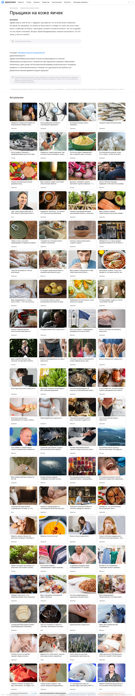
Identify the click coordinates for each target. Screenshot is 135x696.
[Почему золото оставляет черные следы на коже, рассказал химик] (23, 648)
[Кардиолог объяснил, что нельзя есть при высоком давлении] (53, 205)
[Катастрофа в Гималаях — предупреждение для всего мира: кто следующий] (23, 146)
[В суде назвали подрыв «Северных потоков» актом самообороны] (53, 471)
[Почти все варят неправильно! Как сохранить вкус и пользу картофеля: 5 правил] (82, 146)
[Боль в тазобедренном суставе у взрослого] (53, 352)
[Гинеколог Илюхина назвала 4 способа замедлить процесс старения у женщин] (82, 500)
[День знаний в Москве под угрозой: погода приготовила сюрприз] (23, 352)
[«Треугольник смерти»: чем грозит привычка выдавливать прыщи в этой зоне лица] (53, 677)
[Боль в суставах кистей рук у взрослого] (111, 323)
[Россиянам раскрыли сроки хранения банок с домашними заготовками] (82, 471)
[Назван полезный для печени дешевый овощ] (23, 175)
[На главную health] (10, 2)
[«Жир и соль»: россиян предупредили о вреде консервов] (23, 234)
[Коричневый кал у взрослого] (53, 412)
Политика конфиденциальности (123, 694)
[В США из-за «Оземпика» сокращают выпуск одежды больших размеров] (111, 559)
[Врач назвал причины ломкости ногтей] (23, 471)
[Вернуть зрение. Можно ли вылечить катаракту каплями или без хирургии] (23, 530)
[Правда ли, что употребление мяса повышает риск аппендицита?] (111, 500)
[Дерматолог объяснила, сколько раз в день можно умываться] (53, 648)
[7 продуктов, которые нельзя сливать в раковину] (53, 234)
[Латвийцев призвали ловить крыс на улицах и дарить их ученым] (82, 412)
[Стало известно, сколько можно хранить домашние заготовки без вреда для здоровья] (111, 382)
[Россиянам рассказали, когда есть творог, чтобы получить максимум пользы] (111, 146)
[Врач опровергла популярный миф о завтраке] (53, 589)
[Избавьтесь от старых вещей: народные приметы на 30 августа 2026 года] (111, 234)
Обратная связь (91, 694)
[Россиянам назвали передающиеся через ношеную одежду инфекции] (53, 559)
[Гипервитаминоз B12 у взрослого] (53, 323)
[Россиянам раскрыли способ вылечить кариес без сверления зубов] (111, 471)
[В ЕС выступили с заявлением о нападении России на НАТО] (82, 323)
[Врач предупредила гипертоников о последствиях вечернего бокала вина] (111, 589)
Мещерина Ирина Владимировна (31, 53)
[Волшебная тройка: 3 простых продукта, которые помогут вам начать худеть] (111, 264)
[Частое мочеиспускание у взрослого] (111, 412)
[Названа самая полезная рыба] (111, 116)
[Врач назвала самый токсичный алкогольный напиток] (53, 175)
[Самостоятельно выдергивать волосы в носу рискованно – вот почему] (111, 530)
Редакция (62, 694)
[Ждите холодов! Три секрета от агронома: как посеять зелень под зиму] (23, 559)
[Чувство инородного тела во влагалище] (23, 264)
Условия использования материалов (76, 694)
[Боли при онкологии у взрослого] (23, 382)
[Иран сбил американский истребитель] (111, 618)
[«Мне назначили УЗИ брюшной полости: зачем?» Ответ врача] (111, 648)
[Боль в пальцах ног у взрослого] (111, 352)
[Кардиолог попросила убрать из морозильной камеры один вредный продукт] (23, 116)
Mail (3, 694)
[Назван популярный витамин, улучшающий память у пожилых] (82, 205)
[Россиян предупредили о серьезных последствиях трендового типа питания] (82, 589)
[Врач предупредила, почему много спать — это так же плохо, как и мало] (23, 293)
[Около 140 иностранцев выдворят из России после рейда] (111, 175)
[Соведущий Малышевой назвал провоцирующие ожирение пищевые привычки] (23, 618)
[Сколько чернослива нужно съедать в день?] (82, 234)
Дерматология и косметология (29, 8)
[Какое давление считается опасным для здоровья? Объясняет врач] (53, 116)
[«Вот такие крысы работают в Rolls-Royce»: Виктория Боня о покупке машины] (23, 205)
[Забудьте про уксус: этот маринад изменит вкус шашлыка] (23, 589)
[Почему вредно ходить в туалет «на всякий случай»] (111, 293)
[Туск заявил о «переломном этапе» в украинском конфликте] (23, 441)
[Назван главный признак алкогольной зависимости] (23, 323)
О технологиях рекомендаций (105, 694)
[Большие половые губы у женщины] (82, 116)
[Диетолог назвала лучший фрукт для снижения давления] (53, 382)
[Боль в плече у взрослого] (82, 530)
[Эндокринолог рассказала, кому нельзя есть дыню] (82, 293)
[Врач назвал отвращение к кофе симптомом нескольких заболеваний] (82, 264)
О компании (9, 694)
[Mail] (2, 2)
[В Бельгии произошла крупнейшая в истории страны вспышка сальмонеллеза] (23, 412)
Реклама (15, 694)
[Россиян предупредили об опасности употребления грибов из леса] (82, 382)
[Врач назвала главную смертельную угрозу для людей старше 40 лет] (111, 205)
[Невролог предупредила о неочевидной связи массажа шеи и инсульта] (53, 500)
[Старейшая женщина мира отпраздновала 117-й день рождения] (82, 559)
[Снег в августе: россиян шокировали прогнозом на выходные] (82, 648)
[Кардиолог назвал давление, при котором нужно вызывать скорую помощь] (53, 146)
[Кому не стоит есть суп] (53, 530)
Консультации (14, 8)
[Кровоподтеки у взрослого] (82, 618)
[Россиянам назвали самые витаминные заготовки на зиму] (53, 293)
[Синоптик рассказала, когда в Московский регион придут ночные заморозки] (53, 441)
